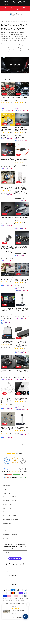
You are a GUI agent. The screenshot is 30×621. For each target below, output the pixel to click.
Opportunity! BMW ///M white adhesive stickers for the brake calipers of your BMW (7, 160)
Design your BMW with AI (10, 534)
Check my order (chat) (9, 497)
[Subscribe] (25, 552)
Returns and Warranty (9, 500)
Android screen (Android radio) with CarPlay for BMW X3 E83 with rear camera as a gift (7, 310)
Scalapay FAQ (7, 523)
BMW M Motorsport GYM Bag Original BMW (7, 342)
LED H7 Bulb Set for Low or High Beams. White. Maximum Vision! (8, 129)
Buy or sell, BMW (8, 538)
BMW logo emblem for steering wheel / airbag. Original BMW (7, 187)
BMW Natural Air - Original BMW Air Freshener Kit (7, 278)
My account (6, 485)
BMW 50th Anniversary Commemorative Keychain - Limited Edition (7, 372)
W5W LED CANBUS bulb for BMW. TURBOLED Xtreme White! (22, 247)
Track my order (7, 493)
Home (2, 21)
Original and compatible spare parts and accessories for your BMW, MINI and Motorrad (15, 600)
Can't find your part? (9, 508)
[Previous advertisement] (3, 8)
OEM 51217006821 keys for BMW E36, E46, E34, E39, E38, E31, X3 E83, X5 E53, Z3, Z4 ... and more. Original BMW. (21, 344)
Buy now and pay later (9, 515)
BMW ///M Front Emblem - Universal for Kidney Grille (7, 218)
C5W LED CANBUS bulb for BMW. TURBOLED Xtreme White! (21, 129)
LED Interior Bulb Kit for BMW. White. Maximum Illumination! (21, 99)
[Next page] (26, 445)
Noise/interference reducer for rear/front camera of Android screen (21, 159)
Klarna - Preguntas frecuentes (11, 519)
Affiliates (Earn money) (9, 530)
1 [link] (3, 444)
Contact (5, 512)
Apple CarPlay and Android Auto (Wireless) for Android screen (22, 219)
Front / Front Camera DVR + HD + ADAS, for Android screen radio (21, 372)
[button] (3, 14)
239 (22, 444)
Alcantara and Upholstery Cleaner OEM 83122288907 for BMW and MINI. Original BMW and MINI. (22, 310)
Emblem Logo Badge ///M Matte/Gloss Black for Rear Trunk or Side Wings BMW (21, 279)
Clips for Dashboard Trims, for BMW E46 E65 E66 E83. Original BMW (8, 99)
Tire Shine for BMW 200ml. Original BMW (21, 428)
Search (5, 489)
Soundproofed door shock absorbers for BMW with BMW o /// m (21, 398)
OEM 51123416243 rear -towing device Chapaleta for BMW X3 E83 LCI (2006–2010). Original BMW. (7, 399)
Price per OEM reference (10, 504)
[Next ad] (27, 8)
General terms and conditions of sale (13, 527)
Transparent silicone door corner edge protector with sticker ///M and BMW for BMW (7, 429)
